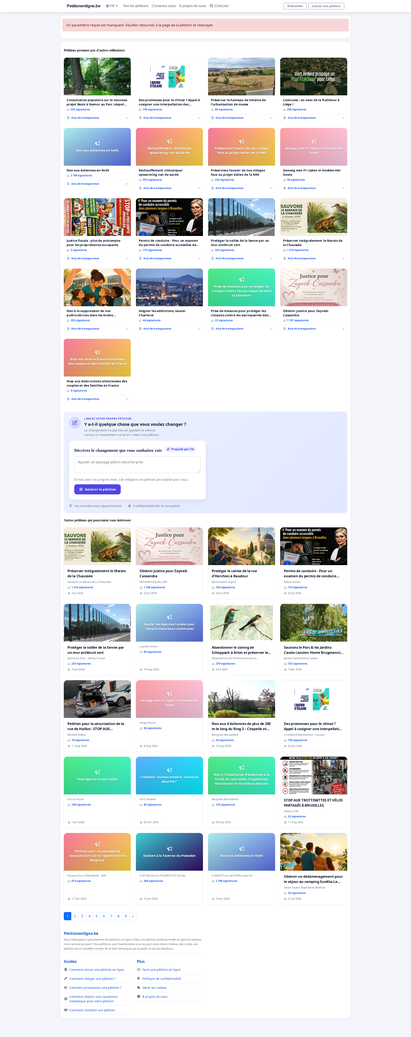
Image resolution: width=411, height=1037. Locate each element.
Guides (70, 961)
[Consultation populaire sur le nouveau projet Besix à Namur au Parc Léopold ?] (97, 90)
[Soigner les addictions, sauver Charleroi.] (169, 301)
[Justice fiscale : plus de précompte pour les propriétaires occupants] (97, 230)
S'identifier (295, 6)
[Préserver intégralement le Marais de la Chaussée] (313, 230)
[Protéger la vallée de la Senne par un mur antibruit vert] (241, 230)
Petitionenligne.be (83, 6)
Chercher (221, 6)
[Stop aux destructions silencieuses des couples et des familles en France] (97, 371)
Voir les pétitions (135, 6)
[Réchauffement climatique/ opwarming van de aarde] (169, 160)
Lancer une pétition (326, 6)
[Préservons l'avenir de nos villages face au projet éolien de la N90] (241, 160)
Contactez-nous (164, 6)
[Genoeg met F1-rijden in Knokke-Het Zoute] (313, 160)
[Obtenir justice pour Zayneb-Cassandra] (313, 301)
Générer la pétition (100, 489)
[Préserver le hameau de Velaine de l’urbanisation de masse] (241, 90)
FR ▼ (114, 6)
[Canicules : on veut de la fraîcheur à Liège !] (313, 90)
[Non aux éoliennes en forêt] (97, 158)
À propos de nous (192, 6)
